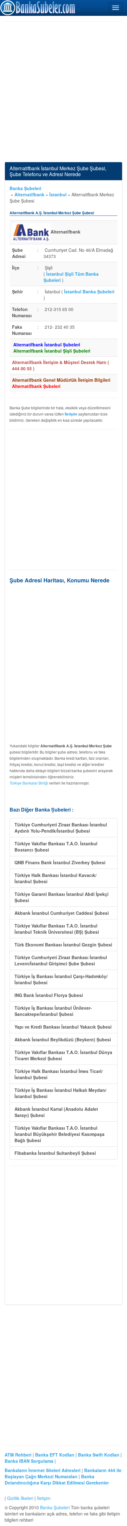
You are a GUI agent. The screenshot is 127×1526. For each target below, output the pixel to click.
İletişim (44, 1498)
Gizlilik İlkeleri (20, 1498)
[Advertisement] (63, 92)
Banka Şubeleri (25, 188)
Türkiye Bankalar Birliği (29, 782)
